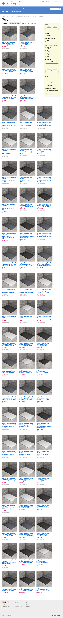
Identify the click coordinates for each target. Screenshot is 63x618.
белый (48, 40)
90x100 (48, 53)
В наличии (33, 23)
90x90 (48, 56)
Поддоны (35, 16)
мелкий (48, 79)
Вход (53, 1)
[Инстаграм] (5, 603)
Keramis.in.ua (5, 16)
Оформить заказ (19, 606)
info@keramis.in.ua (6, 605)
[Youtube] (8, 603)
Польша (48, 35)
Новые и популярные (15, 23)
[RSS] (3, 603)
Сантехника (14, 9)
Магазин (17, 602)
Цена (29, 23)
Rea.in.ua (28, 608)
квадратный (49, 84)
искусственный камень (52, 90)
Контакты (5, 11)
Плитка (4, 9)
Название (24, 23)
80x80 (48, 51)
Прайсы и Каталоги (27, 9)
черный (48, 42)
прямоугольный (50, 85)
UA (20, 1)
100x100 (48, 47)
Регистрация (58, 1)
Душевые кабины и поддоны (24, 16)
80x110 (48, 50)
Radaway (41, 16)
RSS (27, 604)
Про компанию (16, 11)
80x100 (48, 48)
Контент (39, 9)
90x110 (48, 54)
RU (22, 1)
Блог (27, 602)
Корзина (17, 604)
